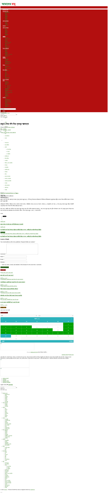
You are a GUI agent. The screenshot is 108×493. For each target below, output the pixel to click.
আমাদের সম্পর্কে (5, 378)
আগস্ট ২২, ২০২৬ (3, 278)
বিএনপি (6, 60)
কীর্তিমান (6, 49)
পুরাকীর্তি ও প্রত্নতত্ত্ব (8, 90)
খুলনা (6, 29)
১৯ (37, 333)
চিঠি (5, 131)
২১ (57, 333)
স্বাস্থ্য (6, 189)
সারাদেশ (4, 25)
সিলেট (6, 35)
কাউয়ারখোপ (5, 129)
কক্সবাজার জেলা (5, 9)
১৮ (26, 333)
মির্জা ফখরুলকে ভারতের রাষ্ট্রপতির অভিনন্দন (9, 288)
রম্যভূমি (9, 129)
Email (2, 259)
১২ (37, 330)
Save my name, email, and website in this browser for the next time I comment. (22, 264)
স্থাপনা (8, 151)
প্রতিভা (6, 50)
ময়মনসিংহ (6, 31)
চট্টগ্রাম (6, 28)
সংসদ (6, 115)
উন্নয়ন (6, 165)
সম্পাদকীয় (6, 37)
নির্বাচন (4, 65)
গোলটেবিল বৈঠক (7, 38)
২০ (47, 333)
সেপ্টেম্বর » (71, 341)
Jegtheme (32, 489)
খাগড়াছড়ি (6, 24)
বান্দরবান (6, 22)
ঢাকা (5, 27)
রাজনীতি (4, 58)
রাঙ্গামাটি (6, 23)
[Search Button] (16, 109)
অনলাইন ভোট (7, 77)
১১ (26, 330)
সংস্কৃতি (6, 160)
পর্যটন (6, 147)
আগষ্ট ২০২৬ (37, 318)
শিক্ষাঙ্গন (6, 171)
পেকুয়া (6, 18)
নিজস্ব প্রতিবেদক (11, 127)
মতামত (4, 36)
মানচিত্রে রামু (7, 169)
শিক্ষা (5, 174)
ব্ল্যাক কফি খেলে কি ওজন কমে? (7, 275)
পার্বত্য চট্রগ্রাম (5, 21)
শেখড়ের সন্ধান (7, 55)
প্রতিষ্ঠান (6, 56)
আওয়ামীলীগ (7, 59)
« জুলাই (2, 341)
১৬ (5, 333)
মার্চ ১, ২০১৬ (2, 128)
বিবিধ (4, 140)
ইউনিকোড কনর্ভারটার (6, 382)
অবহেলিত (6, 53)
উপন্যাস (6, 73)
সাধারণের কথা (7, 75)
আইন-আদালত (7, 185)
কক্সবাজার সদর (7, 12)
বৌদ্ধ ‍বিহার (9, 149)
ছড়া (5, 133)
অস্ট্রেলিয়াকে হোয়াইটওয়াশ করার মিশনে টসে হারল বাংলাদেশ (12, 282)
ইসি (5, 117)
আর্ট (5, 129)
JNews (5, 489)
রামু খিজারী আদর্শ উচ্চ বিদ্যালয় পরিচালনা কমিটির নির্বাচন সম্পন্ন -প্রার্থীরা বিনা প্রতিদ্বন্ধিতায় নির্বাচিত (20, 236)
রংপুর (6, 32)
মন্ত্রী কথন (6, 187)
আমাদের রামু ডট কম (34, 352)
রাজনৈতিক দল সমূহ (8, 106)
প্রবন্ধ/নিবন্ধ (7, 135)
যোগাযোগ (4, 379)
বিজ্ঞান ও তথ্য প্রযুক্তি (8, 162)
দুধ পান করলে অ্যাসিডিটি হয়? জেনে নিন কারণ (9, 302)
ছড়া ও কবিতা (7, 43)
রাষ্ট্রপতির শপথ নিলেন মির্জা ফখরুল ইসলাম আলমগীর (11, 295)
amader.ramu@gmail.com (68, 354)
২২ (68, 333)
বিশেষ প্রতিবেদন (6, 48)
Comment (3, 254)
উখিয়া (6, 13)
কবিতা (6, 122)
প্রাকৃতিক (8, 153)
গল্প (5, 72)
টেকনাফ (6, 17)
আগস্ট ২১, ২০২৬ (3, 304)
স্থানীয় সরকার (7, 113)
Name (2, 256)
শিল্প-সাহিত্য (5, 120)
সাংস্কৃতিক (6, 167)
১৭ (16, 333)
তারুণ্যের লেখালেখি (8, 68)
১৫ (68, 330)
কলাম (6, 44)
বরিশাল (6, 30)
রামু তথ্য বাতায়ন (7, 176)
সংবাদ (6, 138)
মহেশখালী (6, 25)
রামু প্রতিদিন (7, 144)
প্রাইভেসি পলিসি (6, 381)
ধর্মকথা (6, 40)
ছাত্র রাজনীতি (7, 63)
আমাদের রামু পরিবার (8, 180)
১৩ (47, 330)
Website (2, 262)
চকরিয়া (6, 16)
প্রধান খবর (6, 142)
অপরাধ (6, 182)
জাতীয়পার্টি (6, 61)
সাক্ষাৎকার (6, 41)
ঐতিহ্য (6, 86)
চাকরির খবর (7, 156)
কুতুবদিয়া (6, 15)
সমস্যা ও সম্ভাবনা (8, 178)
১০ (16, 330)
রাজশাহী (6, 34)
